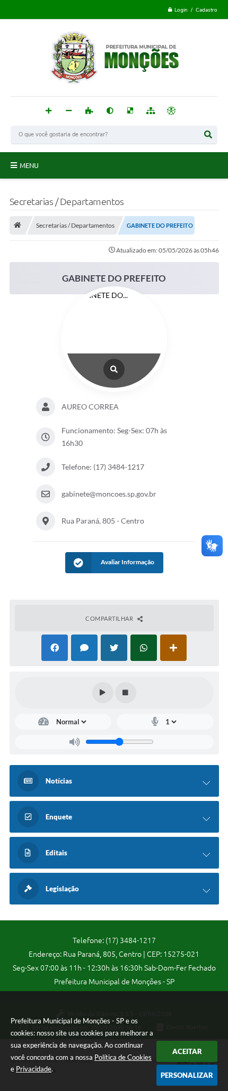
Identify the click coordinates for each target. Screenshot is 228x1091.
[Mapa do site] (151, 111)
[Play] (102, 692)
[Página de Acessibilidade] (171, 111)
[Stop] (125, 692)
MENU (29, 165)
